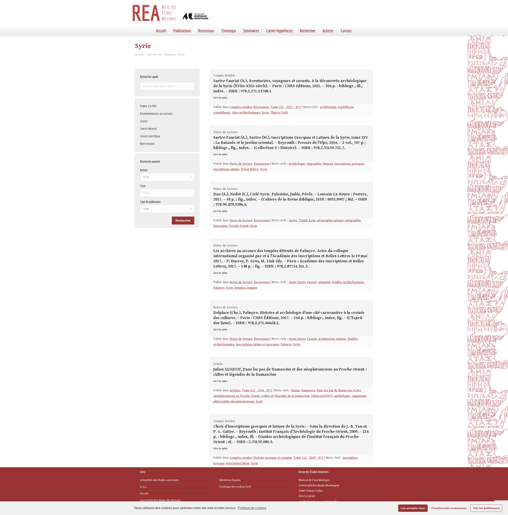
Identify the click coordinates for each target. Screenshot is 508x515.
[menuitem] (161, 31)
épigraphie (314, 164)
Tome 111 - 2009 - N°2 (308, 458)
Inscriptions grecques (349, 164)
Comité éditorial (148, 128)
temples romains (246, 288)
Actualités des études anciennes (159, 480)
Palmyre (218, 288)
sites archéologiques (246, 113)
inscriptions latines (226, 169)
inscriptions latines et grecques (257, 344)
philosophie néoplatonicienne (233, 401)
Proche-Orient (239, 226)
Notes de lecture (241, 164)
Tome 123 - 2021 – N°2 (285, 107)
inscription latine (237, 463)
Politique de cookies (252, 508)
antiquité (324, 282)
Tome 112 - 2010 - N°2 (257, 390)
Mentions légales (230, 480)
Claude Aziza (307, 220)
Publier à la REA (148, 106)
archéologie (328, 107)
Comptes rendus (241, 107)
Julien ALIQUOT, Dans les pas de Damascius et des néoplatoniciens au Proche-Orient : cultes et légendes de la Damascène (290, 372)
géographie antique (330, 220)
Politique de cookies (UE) (235, 486)
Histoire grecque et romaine (272, 458)
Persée (144, 493)
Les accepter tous (413, 508)
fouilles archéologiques (348, 282)
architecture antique (332, 339)
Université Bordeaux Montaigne (160, 500)
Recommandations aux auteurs (156, 113)
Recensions (261, 107)
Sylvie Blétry (250, 169)
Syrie (265, 113)
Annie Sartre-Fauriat (303, 282)
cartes (293, 220)
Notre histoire (147, 143)
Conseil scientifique (150, 136)
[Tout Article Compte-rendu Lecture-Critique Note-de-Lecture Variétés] (167, 210)
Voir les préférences (486, 508)
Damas (295, 390)
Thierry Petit (279, 113)
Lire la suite (220, 97)
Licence (144, 121)
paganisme (359, 396)
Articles (235, 390)
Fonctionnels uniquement (449, 508)
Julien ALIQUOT (322, 396)
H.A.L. (143, 486)
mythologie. (342, 396)
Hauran (328, 164)
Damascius (308, 390)
